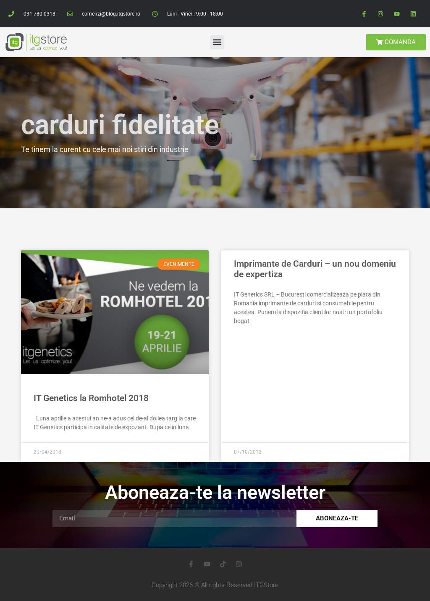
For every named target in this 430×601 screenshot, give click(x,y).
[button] (217, 42)
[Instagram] (380, 13)
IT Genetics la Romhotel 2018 (91, 398)
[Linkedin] (413, 13)
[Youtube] (397, 13)
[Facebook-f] (364, 13)
